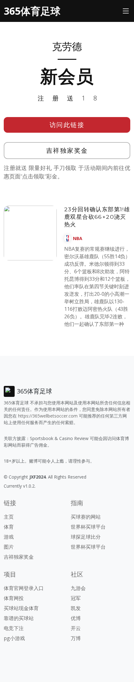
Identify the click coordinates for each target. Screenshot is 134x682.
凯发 (76, 608)
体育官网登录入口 (24, 588)
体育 (9, 526)
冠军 (76, 598)
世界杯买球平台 (88, 526)
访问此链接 (67, 125)
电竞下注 (14, 628)
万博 (76, 638)
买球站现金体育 (21, 608)
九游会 (78, 588)
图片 (9, 546)
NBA (77, 238)
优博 (76, 618)
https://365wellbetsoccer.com (48, 416)
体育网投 (14, 598)
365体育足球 (32, 11)
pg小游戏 (14, 638)
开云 (76, 628)
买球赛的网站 (86, 516)
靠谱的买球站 (19, 618)
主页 (9, 516)
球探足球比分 (86, 536)
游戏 (9, 536)
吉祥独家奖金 (67, 150)
